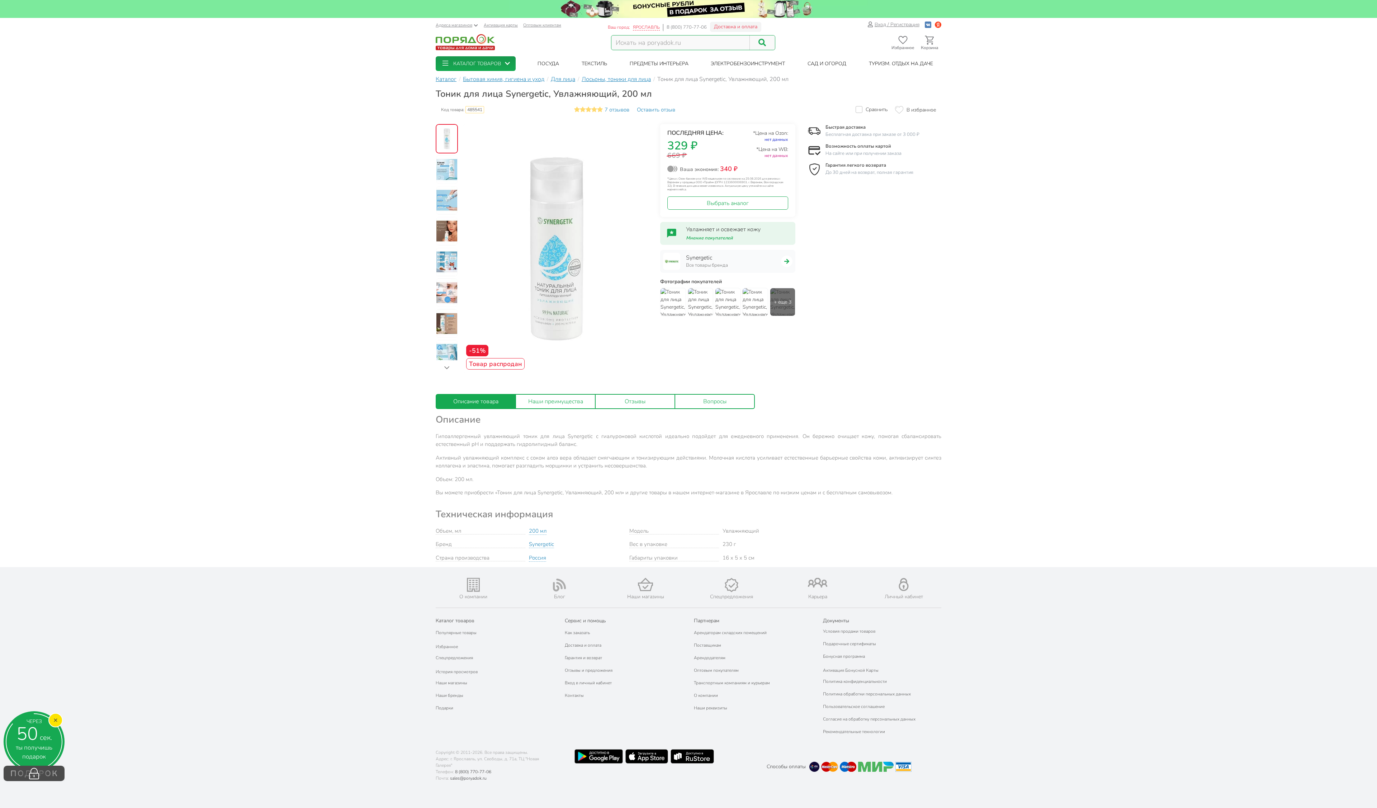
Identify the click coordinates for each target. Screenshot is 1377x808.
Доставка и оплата (735, 26)
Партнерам (706, 620)
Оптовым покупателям (716, 670)
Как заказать (577, 633)
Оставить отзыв (656, 109)
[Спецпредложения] (731, 585)
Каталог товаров (455, 620)
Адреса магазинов (454, 25)
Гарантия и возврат (583, 658)
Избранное (447, 647)
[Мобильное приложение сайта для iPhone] (646, 756)
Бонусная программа (844, 656)
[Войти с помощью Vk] (928, 24)
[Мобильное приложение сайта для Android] (598, 756)
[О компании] (473, 585)
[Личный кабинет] (904, 584)
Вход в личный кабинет (588, 683)
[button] (476, 63)
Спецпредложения (454, 658)
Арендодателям (709, 658)
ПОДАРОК (34, 773)
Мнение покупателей (709, 238)
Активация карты (501, 25)
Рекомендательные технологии (854, 732)
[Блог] (559, 585)
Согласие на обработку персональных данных (869, 719)
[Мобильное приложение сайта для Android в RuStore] (692, 756)
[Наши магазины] (645, 584)
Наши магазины (451, 683)
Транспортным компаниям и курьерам (732, 683)
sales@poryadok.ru (468, 778)
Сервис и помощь (585, 620)
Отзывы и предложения (588, 670)
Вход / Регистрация (897, 24)
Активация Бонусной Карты (851, 670)
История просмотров (457, 672)
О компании (706, 695)
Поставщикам (707, 645)
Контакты (574, 695)
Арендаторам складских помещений (730, 633)
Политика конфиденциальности (855, 681)
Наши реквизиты (710, 708)
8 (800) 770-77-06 (687, 27)
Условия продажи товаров (849, 631)
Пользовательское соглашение (854, 706)
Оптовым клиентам (542, 25)
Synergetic (541, 544)
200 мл (537, 530)
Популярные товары (456, 633)
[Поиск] (762, 42)
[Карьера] (817, 583)
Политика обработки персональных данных (867, 694)
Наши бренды (449, 695)
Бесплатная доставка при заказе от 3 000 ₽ (872, 134)
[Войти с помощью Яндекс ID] (938, 24)
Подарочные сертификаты (849, 644)
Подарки (444, 708)
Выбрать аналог (728, 203)
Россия (537, 557)
